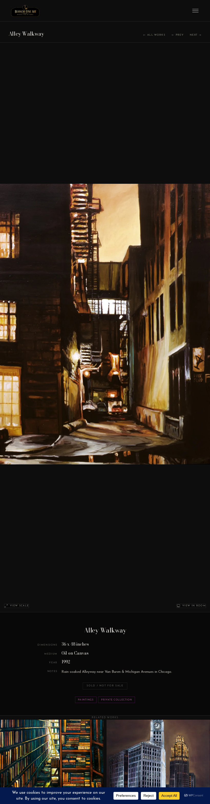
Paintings (85, 700)
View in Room (194, 606)
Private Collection (116, 700)
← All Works (154, 35)
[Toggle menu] (195, 10)
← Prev (178, 35)
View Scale (19, 606)
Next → (196, 35)
